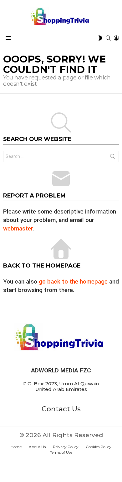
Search (112, 158)
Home (16, 446)
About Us (37, 446)
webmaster (18, 228)
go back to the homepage (73, 281)
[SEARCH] (108, 38)
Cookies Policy (98, 446)
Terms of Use (61, 452)
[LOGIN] (116, 38)
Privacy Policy (66, 446)
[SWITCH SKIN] (100, 38)
